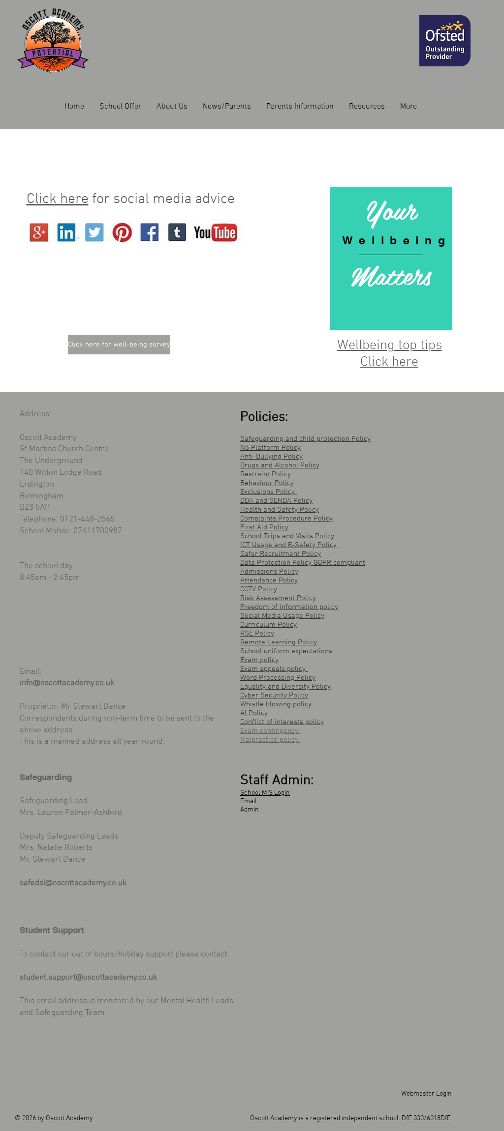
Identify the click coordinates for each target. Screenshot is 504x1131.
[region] (391, 258)
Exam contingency (270, 730)
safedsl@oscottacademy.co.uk (73, 883)
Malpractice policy (270, 739)
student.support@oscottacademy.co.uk (89, 978)
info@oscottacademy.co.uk (67, 683)
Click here (58, 199)
